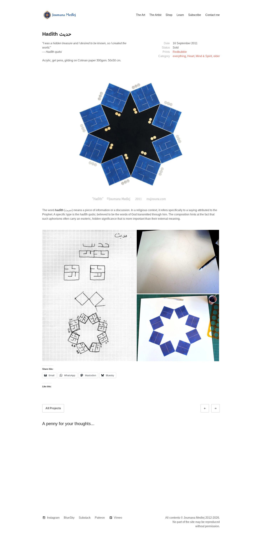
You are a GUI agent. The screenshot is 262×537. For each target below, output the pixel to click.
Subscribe (194, 14)
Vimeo (118, 517)
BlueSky (69, 517)
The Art (140, 14)
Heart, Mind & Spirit (199, 56)
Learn (180, 14)
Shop (169, 14)
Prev (208, 408)
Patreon (100, 517)
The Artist (155, 14)
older (216, 56)
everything (179, 56)
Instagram (53, 517)
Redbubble (180, 51)
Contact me (212, 14)
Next (219, 408)
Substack (85, 517)
